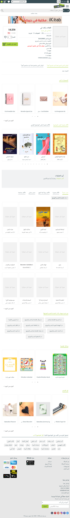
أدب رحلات (51, 441)
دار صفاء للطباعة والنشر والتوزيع (34, 331)
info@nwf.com (64, 490)
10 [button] (22, 164)
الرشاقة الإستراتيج (60, 229)
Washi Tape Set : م (59, 422)
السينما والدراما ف (26, 300)
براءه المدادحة (59, 268)
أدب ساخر (42, 441)
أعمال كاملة (25, 441)
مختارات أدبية (45, 449)
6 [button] (33, 164)
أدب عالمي (34, 441)
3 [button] (32, 116)
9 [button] (25, 164)
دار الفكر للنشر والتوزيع (13, 325)
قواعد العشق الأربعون (60, 157)
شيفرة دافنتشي (9, 157)
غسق (60, 265)
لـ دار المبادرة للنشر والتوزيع (59, 198)
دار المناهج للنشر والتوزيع (35, 336)
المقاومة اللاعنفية (60, 300)
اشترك (45, 506)
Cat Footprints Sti (60, 111)
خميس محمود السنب (9, 268)
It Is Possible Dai (10, 111)
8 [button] (28, 164)
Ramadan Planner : (10, 422)
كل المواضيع (39, 435)
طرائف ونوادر (8, 445)
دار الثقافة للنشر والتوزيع (32, 325)
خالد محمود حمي (9, 303)
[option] (60, 99)
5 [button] (36, 164)
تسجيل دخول (64, 2)
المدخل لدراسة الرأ (43, 300)
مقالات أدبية (27, 449)
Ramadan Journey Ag (43, 422)
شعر (16, 445)
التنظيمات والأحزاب (10, 265)
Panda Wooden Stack (43, 377)
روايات (21, 445)
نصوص (19, 449)
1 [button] (37, 116)
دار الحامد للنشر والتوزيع (56, 331)
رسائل (27, 445)
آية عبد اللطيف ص (9, 232)
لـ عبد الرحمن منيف (26, 159)
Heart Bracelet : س (26, 422)
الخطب (53, 445)
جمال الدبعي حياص (42, 303)
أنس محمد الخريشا (26, 232)
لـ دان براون (9, 159)
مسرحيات (36, 449)
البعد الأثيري (43, 229)
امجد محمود (59, 232)
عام (59, 449)
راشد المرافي (43, 268)
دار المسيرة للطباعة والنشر (55, 320)
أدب (34, 435)
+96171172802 (64, 488)
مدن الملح (26, 157)
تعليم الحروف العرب (60, 377)
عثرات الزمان (10, 229)
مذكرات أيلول (26, 229)
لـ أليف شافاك (60, 159)
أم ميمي (43, 157)
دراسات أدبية (35, 445)
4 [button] (39, 164)
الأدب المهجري (61, 445)
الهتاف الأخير (43, 265)
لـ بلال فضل (43, 159)
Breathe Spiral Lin (26, 111)
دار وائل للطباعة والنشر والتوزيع (33, 320)
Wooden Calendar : (26, 377)
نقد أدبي (12, 449)
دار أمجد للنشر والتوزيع (13, 331)
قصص (53, 449)
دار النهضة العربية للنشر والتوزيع (54, 325)
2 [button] (44, 164)
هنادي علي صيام (45, 30)
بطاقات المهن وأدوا (10, 377)
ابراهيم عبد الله (42, 232)
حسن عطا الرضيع (59, 303)
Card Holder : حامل (43, 111)
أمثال (18, 441)
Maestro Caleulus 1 (26, 265)
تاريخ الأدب (45, 445)
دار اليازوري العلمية (13, 320)
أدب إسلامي (59, 441)
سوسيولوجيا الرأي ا (10, 300)
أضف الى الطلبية (11, 44)
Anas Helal (26, 268)
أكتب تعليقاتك (60, 178)
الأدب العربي (10, 441)
